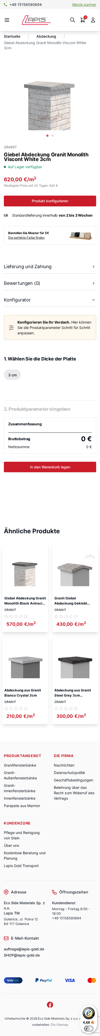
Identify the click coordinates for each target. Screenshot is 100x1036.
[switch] (88, 1028)
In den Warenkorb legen (50, 467)
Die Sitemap (59, 1025)
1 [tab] (47, 135)
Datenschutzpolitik (69, 772)
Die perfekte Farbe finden (26, 237)
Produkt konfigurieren (50, 201)
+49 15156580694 (25, 4)
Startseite (12, 36)
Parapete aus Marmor (22, 805)
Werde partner (84, 4)
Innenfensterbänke (19, 798)
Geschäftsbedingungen (73, 780)
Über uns (11, 845)
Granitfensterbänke (20, 765)
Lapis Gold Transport (21, 865)
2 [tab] (52, 135)
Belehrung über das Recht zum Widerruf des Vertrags (74, 792)
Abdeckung (46, 36)
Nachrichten (64, 765)
